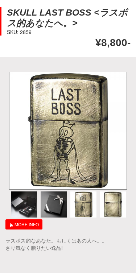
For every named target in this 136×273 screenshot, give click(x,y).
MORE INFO (27, 224)
